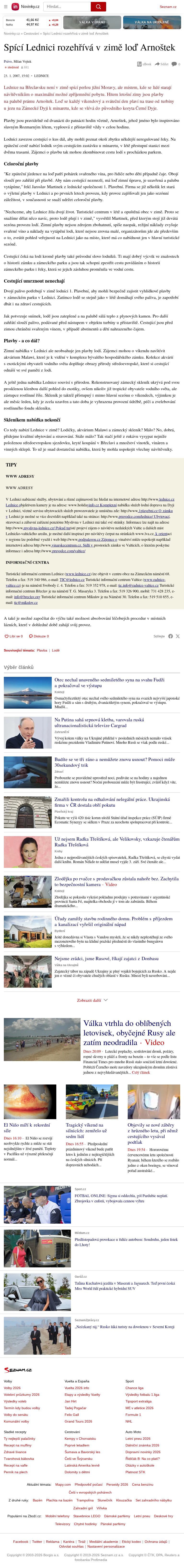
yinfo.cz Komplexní (102, 504)
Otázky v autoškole (140, 1465)
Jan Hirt (70, 1401)
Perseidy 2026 (117, 1484)
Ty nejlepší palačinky (19, 1438)
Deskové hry (163, 1516)
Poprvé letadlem (77, 1445)
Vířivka (102, 1508)
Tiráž (82, 1542)
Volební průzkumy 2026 (22, 1394)
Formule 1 (133, 1415)
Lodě (56, 650)
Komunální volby (16, 1421)
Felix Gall (72, 1415)
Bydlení (60, 931)
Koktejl (59, 692)
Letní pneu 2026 (138, 1438)
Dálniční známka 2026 (142, 1445)
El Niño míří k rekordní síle (27, 1128)
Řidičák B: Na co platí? (143, 1459)
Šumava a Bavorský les (82, 1452)
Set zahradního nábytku (154, 1500)
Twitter (37, 1542)
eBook (147, 64)
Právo (8, 61)
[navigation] (6, 7)
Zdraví (59, 771)
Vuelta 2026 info (77, 1388)
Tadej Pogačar (75, 1408)
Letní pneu (142, 1516)
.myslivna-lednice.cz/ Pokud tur (46, 527)
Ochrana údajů (156, 1542)
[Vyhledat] (98, 6)
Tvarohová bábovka (19, 1459)
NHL (129, 1421)
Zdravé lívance (15, 1452)
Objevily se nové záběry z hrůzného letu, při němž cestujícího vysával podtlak (153, 1133)
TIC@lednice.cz (72, 579)
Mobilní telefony (57, 1516)
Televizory (62, 1524)
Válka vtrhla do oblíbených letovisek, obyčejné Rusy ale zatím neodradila (129, 1032)
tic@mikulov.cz (26, 602)
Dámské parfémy (117, 1516)
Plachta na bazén (59, 1500)
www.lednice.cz (78, 573)
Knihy (59, 851)
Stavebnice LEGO (86, 1516)
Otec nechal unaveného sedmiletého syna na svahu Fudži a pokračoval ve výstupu (110, 682)
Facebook (20, 1542)
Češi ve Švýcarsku (78, 1459)
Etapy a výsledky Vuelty (82, 1394)
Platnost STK (135, 1472)
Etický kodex (131, 1542)
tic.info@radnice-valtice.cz (138, 585)
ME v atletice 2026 (140, 1408)
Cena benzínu (142, 1484)
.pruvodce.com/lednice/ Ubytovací (143, 516)
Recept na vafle (16, 1465)
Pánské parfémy (113, 1524)
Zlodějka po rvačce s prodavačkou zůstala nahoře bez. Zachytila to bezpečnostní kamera (117, 881)
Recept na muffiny (17, 1445)
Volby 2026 (12, 1388)
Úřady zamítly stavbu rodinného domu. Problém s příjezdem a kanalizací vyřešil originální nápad (114, 921)
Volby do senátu (16, 1415)
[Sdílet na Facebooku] (170, 636)
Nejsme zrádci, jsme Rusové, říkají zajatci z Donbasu (107, 958)
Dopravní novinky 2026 (143, 1452)
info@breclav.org (27, 596)
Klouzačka (124, 1500)
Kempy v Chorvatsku (80, 1438)
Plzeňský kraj (64, 811)
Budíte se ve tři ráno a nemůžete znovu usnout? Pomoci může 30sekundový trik (115, 762)
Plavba (42, 650)
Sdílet (164, 64)
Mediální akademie (103, 1542)
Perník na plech (16, 1472)
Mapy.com (63, 1484)
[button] (28, 693)
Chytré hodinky (85, 1524)
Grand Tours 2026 (78, 1421)
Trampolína (85, 1500)
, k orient (160, 533)
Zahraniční (62, 732)
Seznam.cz (168, 7)
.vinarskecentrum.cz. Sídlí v (72, 545)
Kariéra (68, 1542)
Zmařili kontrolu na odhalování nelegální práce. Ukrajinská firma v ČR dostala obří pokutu (112, 802)
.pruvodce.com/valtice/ (68, 550)
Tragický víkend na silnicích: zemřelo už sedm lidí (86, 1130)
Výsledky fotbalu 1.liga (142, 1394)
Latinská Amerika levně (82, 1465)
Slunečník (105, 1500)
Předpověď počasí (89, 1484)
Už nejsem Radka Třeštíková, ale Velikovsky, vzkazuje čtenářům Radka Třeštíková (117, 842)
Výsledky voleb (15, 1401)
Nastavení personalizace (106, 1546)
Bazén (37, 1500)
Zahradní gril (83, 1508)
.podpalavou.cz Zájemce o (97, 539)
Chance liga (135, 1388)
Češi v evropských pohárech (90, 1492)
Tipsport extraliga (139, 1401)
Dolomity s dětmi (77, 1472)
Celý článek (141, 1072)
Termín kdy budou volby (22, 1408)
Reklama (52, 1542)
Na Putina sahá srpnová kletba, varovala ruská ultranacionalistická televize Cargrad (99, 722)
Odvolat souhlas (71, 1546)
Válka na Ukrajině (67, 965)
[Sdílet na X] (177, 636)
